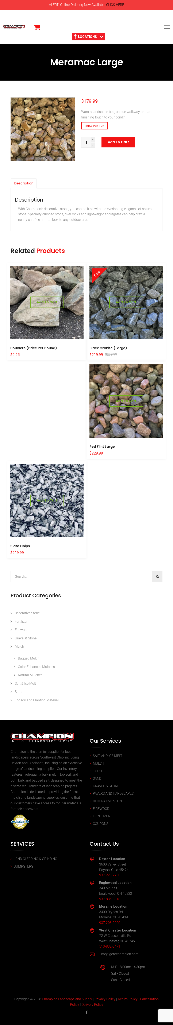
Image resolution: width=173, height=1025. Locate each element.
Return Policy (128, 999)
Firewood (21, 630)
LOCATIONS (87, 37)
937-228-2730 (109, 875)
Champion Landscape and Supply (67, 999)
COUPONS (100, 824)
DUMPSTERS (23, 866)
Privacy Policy (105, 999)
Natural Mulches (30, 675)
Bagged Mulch (28, 658)
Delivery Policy (92, 1005)
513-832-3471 (109, 946)
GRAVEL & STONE (106, 786)
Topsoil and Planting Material (37, 700)
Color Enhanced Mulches (36, 667)
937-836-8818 (109, 899)
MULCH (98, 763)
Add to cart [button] (47, 302)
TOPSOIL (99, 771)
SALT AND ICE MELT (107, 756)
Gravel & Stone (25, 638)
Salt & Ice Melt (25, 684)
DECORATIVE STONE (108, 801)
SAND (97, 778)
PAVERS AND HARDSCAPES (113, 793)
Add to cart (118, 142)
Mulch (19, 646)
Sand (18, 692)
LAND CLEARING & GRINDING (35, 859)
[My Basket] (37, 27)
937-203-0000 (109, 923)
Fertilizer (21, 622)
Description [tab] (23, 183)
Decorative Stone (27, 613)
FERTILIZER (101, 816)
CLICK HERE (115, 5)
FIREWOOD (101, 809)
